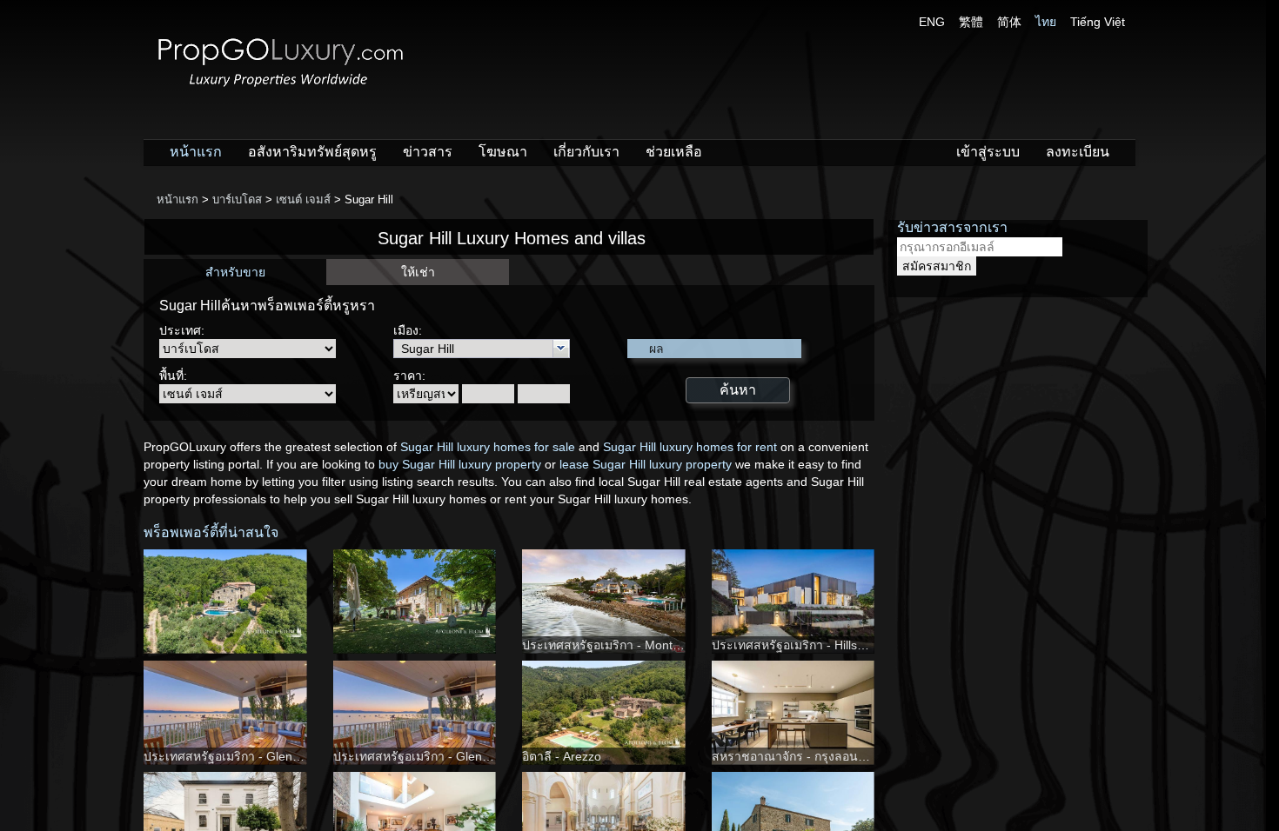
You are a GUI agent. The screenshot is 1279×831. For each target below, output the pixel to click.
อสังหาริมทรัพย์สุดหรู (312, 151)
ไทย (1045, 22)
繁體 (971, 22)
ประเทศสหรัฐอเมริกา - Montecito (610, 645)
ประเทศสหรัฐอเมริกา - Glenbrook (234, 756)
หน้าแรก (196, 151)
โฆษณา (503, 151)
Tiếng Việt (1097, 22)
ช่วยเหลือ (674, 151)
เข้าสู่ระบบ (988, 151)
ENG (932, 22)
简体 (1009, 22)
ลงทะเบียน (1077, 151)
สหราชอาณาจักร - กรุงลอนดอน (796, 756)
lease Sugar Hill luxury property (645, 464)
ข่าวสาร (427, 151)
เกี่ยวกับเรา (586, 151)
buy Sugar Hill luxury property (459, 464)
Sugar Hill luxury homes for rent (690, 447)
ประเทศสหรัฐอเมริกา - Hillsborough (807, 645)
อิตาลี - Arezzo (561, 756)
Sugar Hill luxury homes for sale (487, 447)
